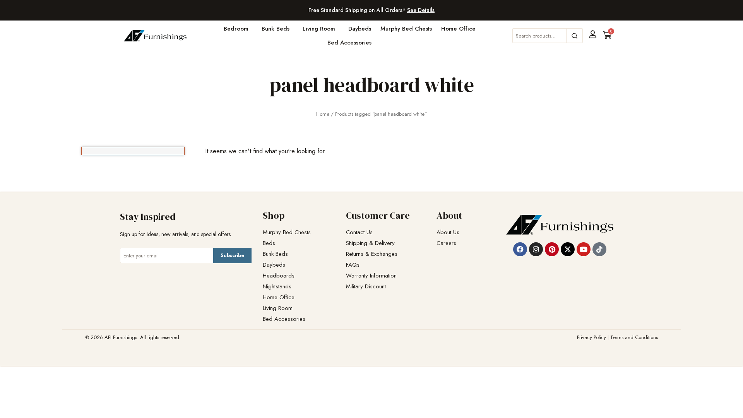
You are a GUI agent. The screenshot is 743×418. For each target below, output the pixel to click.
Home (322, 114)
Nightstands (277, 287)
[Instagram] (536, 249)
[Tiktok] (599, 249)
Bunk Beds (275, 28)
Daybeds (359, 28)
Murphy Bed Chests (406, 28)
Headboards (278, 276)
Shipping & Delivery (370, 243)
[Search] (574, 35)
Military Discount (366, 287)
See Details (421, 10)
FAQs (353, 265)
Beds (269, 243)
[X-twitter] (568, 249)
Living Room (319, 28)
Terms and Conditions (634, 337)
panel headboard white (371, 84)
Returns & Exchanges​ (371, 254)
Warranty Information (371, 276)
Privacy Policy (591, 337)
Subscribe (232, 255)
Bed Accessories (349, 42)
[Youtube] (584, 249)
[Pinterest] (552, 249)
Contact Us (359, 232)
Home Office (458, 28)
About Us (448, 232)
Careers (446, 243)
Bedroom (236, 28)
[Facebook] (520, 249)
